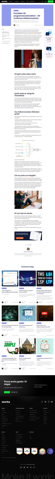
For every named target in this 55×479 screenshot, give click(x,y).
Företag (44, 421)
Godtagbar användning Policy (6, 423)
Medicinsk (45, 416)
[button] (11, 1)
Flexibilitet (19, 130)
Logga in (45, 1)
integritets (29, 178)
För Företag (17, 412)
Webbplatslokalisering (33, 412)
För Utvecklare (18, 414)
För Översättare (18, 410)
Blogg (3, 434)
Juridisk (44, 414)
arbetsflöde (20, 119)
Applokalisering (32, 414)
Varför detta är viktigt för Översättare (6, 36)
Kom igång (50, 1)
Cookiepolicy (4, 425)
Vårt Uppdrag (4, 412)
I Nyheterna (4, 416)
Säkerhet (3, 443)
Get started (7, 392)
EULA (2, 427)
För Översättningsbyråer (20, 416)
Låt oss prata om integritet (6, 41)
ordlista (21, 100)
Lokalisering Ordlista (33, 416)
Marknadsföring (46, 412)
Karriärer (3, 414)
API (30, 434)
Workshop (3, 436)
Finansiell (45, 410)
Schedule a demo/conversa (18, 392)
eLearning (45, 423)
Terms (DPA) (4, 421)
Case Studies (4, 441)
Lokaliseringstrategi (19, 436)
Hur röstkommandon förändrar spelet (6, 39)
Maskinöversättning (5, 451)
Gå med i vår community (48, 56)
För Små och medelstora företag (20, 419)
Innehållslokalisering (33, 410)
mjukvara (32, 32)
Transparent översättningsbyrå (19, 441)
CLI (30, 436)
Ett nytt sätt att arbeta (5, 43)
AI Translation (4, 447)
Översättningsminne (5, 445)
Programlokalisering (19, 434)
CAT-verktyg (4, 449)
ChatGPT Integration (19, 421)
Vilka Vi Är (3, 410)
